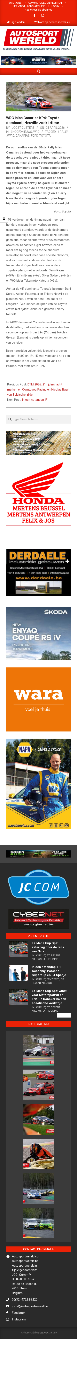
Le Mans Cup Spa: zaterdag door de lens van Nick (48, 1002)
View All (64, 1070)
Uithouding (51, 1013)
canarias (23, 135)
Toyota (45, 135)
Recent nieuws (42, 1037)
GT (48, 1010)
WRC (36, 131)
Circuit (40, 1010)
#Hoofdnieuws (21, 131)
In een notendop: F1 (35, 400)
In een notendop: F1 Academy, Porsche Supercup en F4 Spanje (49, 1026)
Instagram (19, 1374)
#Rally (63, 131)
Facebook (18, 1367)
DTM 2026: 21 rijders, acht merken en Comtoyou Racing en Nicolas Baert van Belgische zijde (38, 389)
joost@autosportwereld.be (30, 1361)
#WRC (10, 135)
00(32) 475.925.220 (24, 1354)
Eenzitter (53, 1033)
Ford (34, 135)
